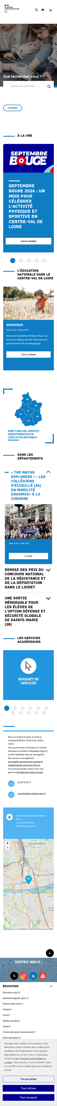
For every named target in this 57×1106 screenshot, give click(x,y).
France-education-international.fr (19, 1031)
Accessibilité (43, 10)
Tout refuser (28, 1088)
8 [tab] (21, 713)
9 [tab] (29, 713)
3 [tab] (23, 708)
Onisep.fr (7, 1009)
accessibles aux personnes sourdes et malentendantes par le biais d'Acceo (25, 763)
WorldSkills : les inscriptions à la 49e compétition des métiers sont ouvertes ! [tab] (36, 261)
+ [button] (7, 843)
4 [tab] (30, 708)
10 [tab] (36, 713)
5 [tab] (38, 708)
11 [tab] (44, 713)
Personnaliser (28, 1079)
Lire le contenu (28, 354)
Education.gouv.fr (11, 992)
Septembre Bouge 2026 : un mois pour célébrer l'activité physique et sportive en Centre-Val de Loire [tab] (12, 260)
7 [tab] (13, 713)
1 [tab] (6, 708)
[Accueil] (12, 8)
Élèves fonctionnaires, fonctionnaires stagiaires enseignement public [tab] (44, 261)
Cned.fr (6, 1015)
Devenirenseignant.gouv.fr (15, 998)
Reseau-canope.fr (11, 1020)
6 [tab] (46, 708)
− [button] (7, 848)
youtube (43, 976)
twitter (14, 976)
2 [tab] (15, 708)
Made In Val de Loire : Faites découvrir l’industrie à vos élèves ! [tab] (21, 261)
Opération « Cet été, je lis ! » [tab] (29, 261)
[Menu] (50, 10)
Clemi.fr (6, 1026)
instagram (24, 976)
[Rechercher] (36, 10)
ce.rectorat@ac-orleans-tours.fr (32, 793)
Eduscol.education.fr (13, 1003)
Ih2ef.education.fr (11, 1037)
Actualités (13, 107)
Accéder (28, 556)
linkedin (33, 976)
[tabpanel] (28, 198)
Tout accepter (28, 1097)
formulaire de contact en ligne (29, 772)
